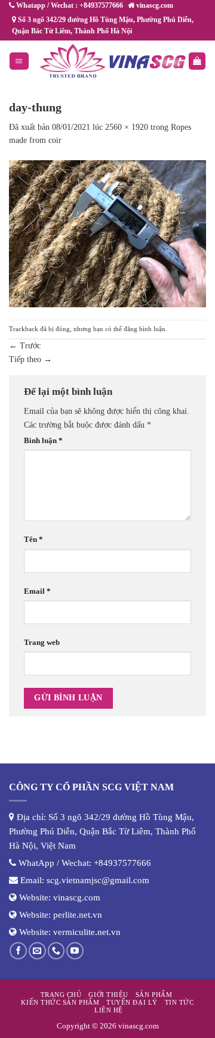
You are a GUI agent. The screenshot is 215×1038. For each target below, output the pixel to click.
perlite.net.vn (77, 914)
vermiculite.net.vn (87, 932)
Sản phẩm (154, 994)
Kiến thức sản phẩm (60, 1002)
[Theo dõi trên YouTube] (75, 950)
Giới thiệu (108, 994)
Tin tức (179, 1002)
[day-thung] (107, 233)
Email (37, 591)
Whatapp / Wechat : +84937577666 (68, 5)
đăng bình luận (144, 328)
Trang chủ (61, 994)
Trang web (42, 642)
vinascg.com (76, 897)
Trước (25, 345)
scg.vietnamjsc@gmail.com (98, 880)
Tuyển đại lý (131, 1002)
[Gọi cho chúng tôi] (56, 950)
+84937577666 (122, 863)
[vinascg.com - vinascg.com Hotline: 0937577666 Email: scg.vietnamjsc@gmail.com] (113, 61)
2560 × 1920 (126, 127)
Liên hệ (108, 1010)
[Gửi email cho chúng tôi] (37, 950)
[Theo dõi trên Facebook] (18, 950)
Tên (33, 539)
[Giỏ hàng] (197, 61)
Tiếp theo (30, 359)
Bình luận (43, 441)
